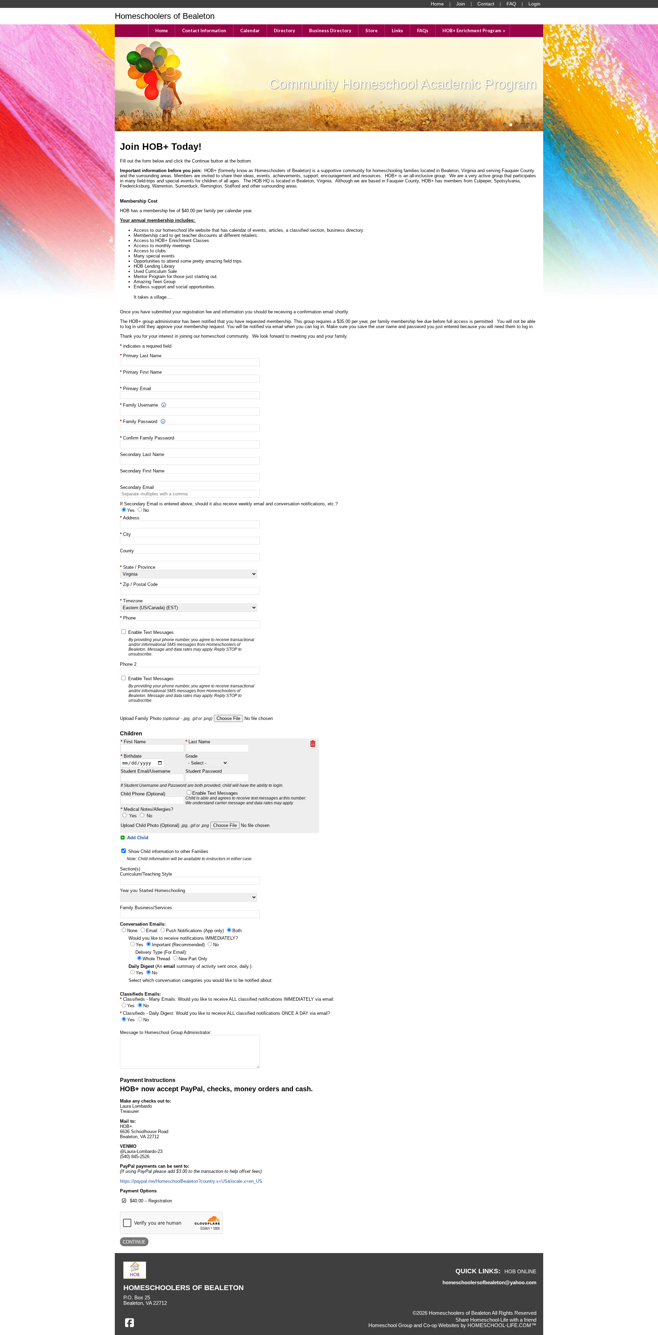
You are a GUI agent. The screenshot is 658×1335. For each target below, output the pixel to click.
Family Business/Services (146, 907)
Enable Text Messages (191, 643)
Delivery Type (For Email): (161, 952)
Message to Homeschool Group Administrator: (165, 1032)
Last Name (199, 741)
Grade (191, 756)
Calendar (250, 30)
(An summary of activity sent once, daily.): (191, 966)
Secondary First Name (142, 470)
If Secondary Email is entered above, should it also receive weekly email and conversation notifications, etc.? (229, 503)
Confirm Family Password (148, 438)
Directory (284, 30)
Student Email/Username (145, 771)
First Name (135, 741)
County (127, 550)
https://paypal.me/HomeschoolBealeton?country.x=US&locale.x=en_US (191, 1181)
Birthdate (133, 756)
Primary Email (137, 388)
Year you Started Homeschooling (152, 890)
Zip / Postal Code (140, 584)
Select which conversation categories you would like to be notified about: (201, 980)
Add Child (137, 837)
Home (161, 30)
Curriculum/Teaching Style (146, 874)
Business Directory (330, 30)
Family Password (140, 421)
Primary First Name (142, 372)
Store (371, 30)
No (149, 815)
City (127, 534)
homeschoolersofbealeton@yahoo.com (489, 1282)
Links (397, 30)
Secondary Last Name (142, 454)
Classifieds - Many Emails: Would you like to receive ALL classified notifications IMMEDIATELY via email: (228, 999)
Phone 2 (128, 664)
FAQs (422, 30)
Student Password (203, 771)
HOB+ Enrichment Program (474, 30)
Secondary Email (137, 487)
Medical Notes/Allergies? (148, 809)
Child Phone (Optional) (143, 793)
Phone (129, 618)
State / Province (139, 567)
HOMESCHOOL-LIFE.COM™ (501, 1325)
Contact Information (204, 30)
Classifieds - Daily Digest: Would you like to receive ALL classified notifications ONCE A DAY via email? (226, 1013)
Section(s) (130, 868)
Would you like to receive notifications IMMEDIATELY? (183, 938)
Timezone (133, 600)
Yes (133, 815)
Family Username (140, 405)
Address (131, 517)
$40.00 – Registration (151, 1200)
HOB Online (520, 1271)
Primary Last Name (142, 355)
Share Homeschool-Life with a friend (495, 1320)
